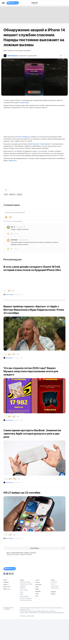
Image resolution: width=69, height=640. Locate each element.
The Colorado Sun (24, 137)
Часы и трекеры (24, 590)
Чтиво (36, 593)
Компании (38, 591)
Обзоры (22, 580)
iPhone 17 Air (6, 589)
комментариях (18, 221)
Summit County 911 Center (35, 144)
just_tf (13, 227)
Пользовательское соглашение (8, 608)
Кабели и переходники (25, 598)
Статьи (37, 580)
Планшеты (22, 588)
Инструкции (54, 582)
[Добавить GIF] (10, 217)
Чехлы (21, 592)
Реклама (53, 594)
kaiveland (14, 240)
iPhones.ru (24, 616)
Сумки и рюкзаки (24, 596)
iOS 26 (5, 580)
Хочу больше (34, 548)
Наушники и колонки (25, 582)
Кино (36, 596)
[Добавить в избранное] (60, 55)
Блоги (36, 586)
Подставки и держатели (26, 600)
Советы (53, 580)
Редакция (53, 591)
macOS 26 (6, 582)
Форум (37, 589)
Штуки (21, 594)
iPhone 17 (5, 584)
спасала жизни (24, 102)
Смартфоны (23, 586)
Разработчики (54, 586)
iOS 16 (6, 194)
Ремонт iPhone (54, 588)
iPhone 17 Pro (6, 586)
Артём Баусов (9, 358)
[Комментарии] (5, 290)
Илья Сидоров (9, 294)
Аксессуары (38, 584)
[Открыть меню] (3, 3)
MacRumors (12, 160)
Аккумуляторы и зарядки (26, 584)
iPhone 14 (12, 194)
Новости (19, 194)
